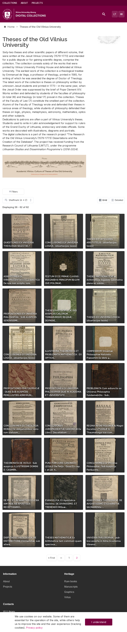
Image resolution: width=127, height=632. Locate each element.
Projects (37, 3)
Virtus (67, 597)
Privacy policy (34, 627)
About (24, 3)
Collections (9, 3)
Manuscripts (71, 586)
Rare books (70, 581)
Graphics (69, 592)
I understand (98, 622)
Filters (15, 191)
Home (11, 26)
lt (114, 14)
